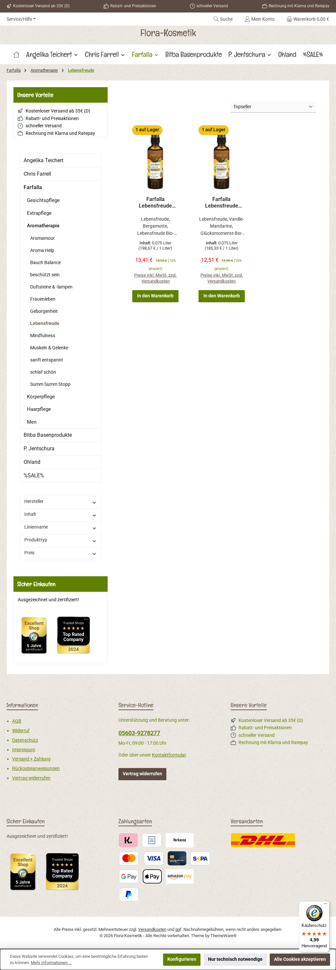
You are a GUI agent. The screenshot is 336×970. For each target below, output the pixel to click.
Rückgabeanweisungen (36, 768)
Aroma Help (42, 250)
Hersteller (34, 501)
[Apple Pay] (152, 876)
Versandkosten (152, 929)
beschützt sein (45, 274)
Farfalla (33, 187)
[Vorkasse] (179, 840)
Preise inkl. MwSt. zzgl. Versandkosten (155, 278)
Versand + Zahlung (31, 759)
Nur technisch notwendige (235, 959)
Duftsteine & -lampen (51, 286)
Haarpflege (39, 409)
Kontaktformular (169, 755)
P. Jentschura (39, 448)
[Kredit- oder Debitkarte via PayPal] (141, 858)
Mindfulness (42, 335)
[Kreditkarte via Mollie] (177, 858)
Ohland (32, 462)
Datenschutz (25, 740)
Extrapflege (39, 213)
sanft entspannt (46, 359)
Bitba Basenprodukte (48, 435)
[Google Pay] (128, 876)
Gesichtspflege (43, 200)
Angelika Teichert (43, 160)
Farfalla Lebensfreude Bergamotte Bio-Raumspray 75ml (156, 202)
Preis (29, 553)
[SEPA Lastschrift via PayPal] (200, 858)
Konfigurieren (181, 959)
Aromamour (42, 238)
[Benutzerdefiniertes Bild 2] (76, 638)
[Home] (16, 54)
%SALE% (34, 475)
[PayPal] (128, 894)
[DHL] (263, 840)
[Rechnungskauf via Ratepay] (151, 840)
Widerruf (21, 731)
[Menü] (325, 905)
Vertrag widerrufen (31, 778)
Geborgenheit (44, 311)
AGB (16, 721)
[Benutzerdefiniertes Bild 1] (37, 638)
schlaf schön (43, 372)
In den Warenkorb (155, 296)
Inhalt (30, 514)
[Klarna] (128, 840)
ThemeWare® (223, 935)
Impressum (23, 750)
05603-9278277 (139, 733)
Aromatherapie (43, 226)
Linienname (36, 527)
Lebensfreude (44, 323)
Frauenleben (42, 299)
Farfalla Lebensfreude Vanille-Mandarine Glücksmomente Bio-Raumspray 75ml (221, 202)
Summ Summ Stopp (50, 384)
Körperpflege (41, 397)
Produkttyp (35, 540)
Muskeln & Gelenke (49, 347)
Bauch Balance (45, 262)
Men (31, 422)
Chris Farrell (37, 174)
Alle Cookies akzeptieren (300, 959)
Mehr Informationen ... (51, 962)
